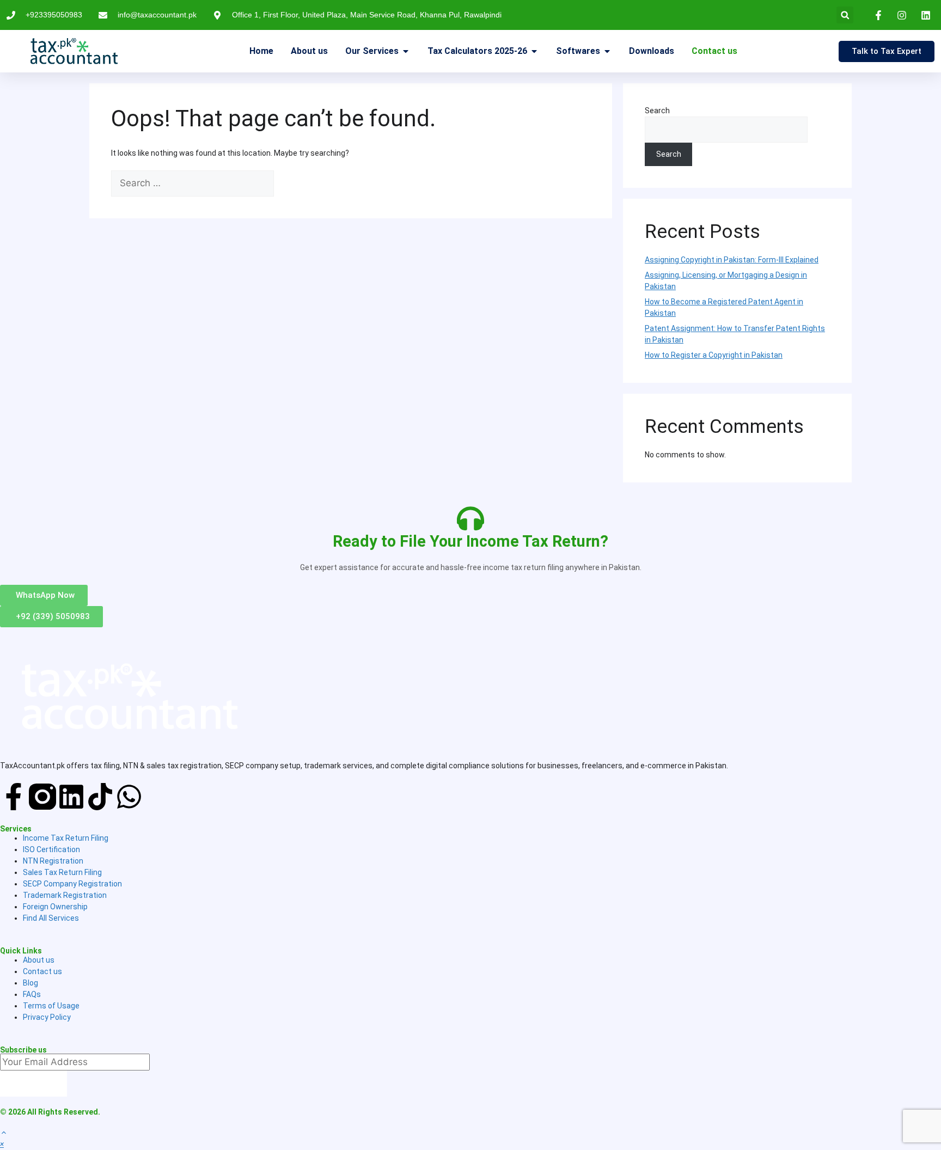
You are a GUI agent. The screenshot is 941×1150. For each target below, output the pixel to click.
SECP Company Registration (72, 883)
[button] (844, 15)
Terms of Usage (51, 1005)
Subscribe (33, 1083)
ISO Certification (51, 849)
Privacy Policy (47, 1017)
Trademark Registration (65, 895)
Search (657, 110)
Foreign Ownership (55, 906)
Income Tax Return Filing (65, 838)
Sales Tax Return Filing (62, 872)
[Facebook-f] (13, 796)
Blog (30, 982)
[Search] (292, 183)
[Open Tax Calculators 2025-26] (534, 51)
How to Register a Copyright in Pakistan (714, 355)
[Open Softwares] (607, 51)
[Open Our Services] (405, 51)
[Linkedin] (71, 796)
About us (38, 960)
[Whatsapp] (129, 796)
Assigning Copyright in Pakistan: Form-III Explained (731, 259)
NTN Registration (53, 861)
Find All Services (51, 918)
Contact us (42, 971)
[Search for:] (193, 183)
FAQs (32, 994)
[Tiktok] (100, 796)
